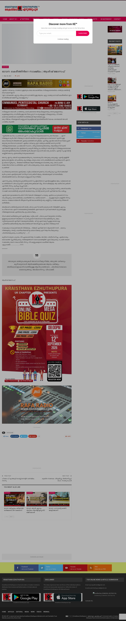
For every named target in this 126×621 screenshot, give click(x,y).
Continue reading (63, 39)
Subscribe (82, 33)
